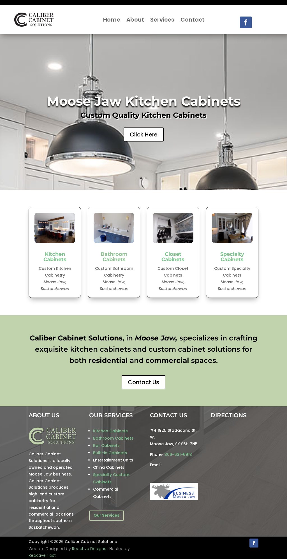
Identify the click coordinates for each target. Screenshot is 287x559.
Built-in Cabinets (110, 453)
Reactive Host (42, 555)
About (135, 20)
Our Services (106, 515)
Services (162, 20)
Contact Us (143, 382)
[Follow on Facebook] (246, 22)
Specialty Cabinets (232, 257)
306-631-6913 (178, 454)
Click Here (144, 134)
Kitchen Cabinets (54, 257)
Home (111, 20)
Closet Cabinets (172, 257)
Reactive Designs (89, 548)
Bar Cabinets (106, 445)
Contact (192, 20)
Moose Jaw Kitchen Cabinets (143, 101)
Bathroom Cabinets (114, 257)
